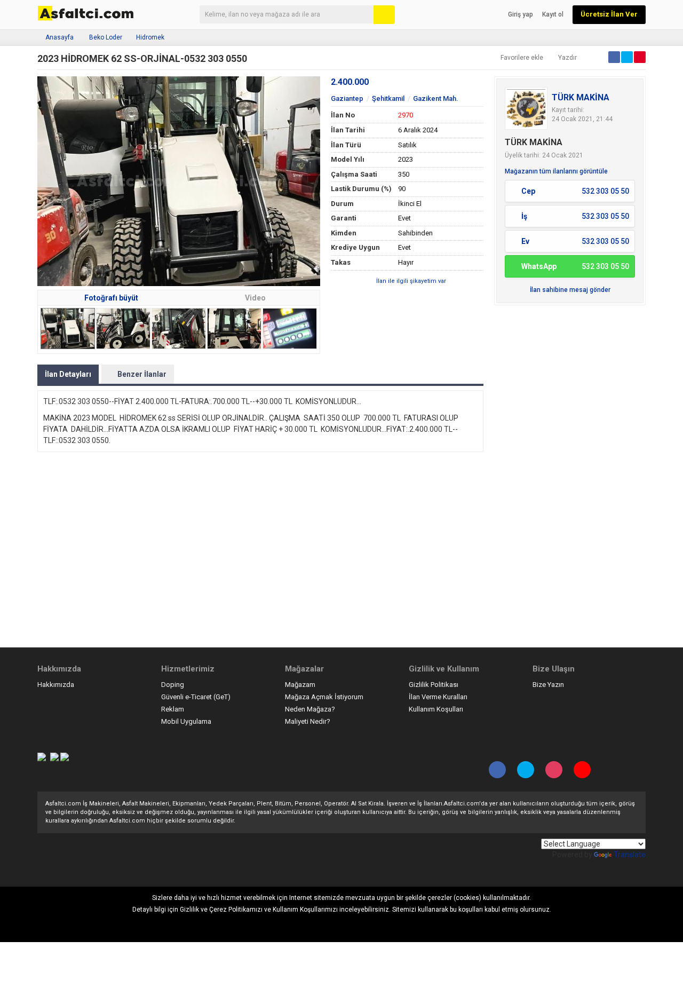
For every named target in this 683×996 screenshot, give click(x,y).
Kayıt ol (552, 14)
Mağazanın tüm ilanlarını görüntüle (556, 171)
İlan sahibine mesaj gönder (570, 290)
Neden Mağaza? (310, 709)
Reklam (172, 709)
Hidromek (150, 37)
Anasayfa (59, 37)
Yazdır (567, 57)
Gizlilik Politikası (433, 685)
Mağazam (300, 685)
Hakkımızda (55, 685)
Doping (172, 685)
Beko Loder (105, 37)
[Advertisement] (570, 471)
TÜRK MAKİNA (580, 97)
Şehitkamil (388, 98)
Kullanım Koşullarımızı (305, 909)
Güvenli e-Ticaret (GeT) (196, 697)
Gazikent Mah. (435, 98)
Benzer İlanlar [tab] (141, 374)
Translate (630, 854)
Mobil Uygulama (186, 721)
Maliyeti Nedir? (307, 721)
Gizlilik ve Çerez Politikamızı (221, 909)
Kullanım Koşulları (436, 709)
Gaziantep (347, 98)
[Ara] (384, 14)
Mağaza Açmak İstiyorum (324, 697)
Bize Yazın (548, 685)
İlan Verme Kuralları (438, 697)
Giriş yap (520, 14)
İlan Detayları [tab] (68, 374)
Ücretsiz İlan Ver (609, 14)
